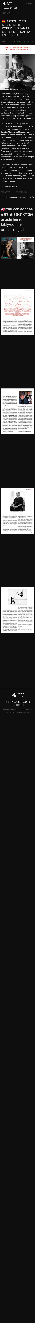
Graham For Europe (23, 41)
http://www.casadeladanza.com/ (14, 192)
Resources (7, 13)
